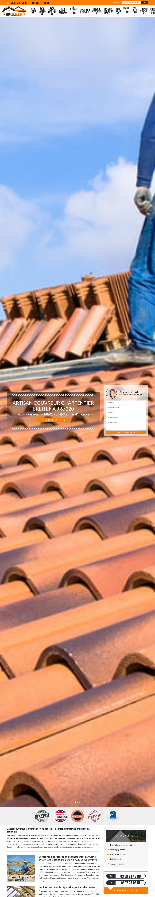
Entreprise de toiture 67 (144, 11)
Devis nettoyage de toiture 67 (73, 11)
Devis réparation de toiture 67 (52, 11)
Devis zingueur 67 (33, 11)
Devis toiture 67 (118, 11)
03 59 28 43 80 (18, 2)
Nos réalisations (53, 420)
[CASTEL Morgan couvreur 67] (14, 11)
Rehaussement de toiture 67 (85, 11)
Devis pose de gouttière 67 (42, 11)
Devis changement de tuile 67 (62, 11)
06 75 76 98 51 (40, 2)
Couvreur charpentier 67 (96, 11)
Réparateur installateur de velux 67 (108, 11)
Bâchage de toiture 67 (126, 11)
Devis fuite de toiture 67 (134, 11)
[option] (77, 448)
